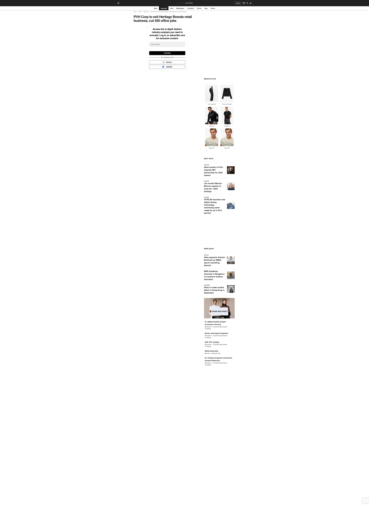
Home (135, 11)
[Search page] (247, 3)
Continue (167, 53)
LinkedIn (169, 67)
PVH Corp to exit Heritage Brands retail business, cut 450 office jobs (168, 11)
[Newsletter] (244, 3)
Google (169, 62)
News (140, 11)
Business (146, 11)
